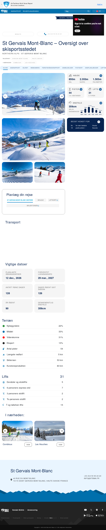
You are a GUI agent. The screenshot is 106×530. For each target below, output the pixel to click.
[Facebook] (102, 510)
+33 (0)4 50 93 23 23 (54, 34)
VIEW (28, 444)
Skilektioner (32, 206)
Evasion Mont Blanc (20, 58)
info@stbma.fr (91, 478)
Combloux (17, 62)
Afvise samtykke (64, 518)
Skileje (41, 200)
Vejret (25, 68)
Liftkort (52, 200)
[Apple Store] (100, 515)
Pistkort (79, 68)
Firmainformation (5, 518)
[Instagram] (97, 510)
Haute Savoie (37, 58)
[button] (33, 242)
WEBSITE (18, 34)
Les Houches (30, 62)
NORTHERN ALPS (10, 53)
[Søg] (88, 11)
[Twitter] (91, 510)
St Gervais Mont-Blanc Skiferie (20, 200)
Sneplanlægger (91, 68)
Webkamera (35, 68)
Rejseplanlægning (31, 11)
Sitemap (39, 518)
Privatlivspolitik (16, 518)
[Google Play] (88, 515)
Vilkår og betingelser (28, 518)
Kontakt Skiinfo (18, 510)
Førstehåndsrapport (51, 68)
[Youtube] (85, 510)
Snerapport (16, 11)
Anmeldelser (67, 68)
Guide (5, 68)
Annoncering (32, 510)
